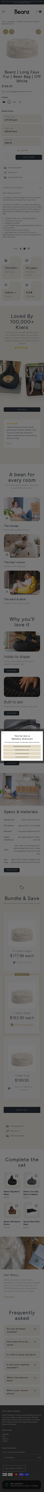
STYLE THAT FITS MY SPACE (22, 753)
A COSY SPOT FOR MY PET (22, 757)
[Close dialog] (2, 732)
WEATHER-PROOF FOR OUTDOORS (22, 746)
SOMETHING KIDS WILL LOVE (22, 749)
